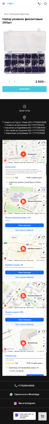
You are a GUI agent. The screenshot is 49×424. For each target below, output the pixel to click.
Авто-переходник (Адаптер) (16, 14)
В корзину (24, 89)
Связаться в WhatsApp (26, 394)
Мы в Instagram (26, 403)
